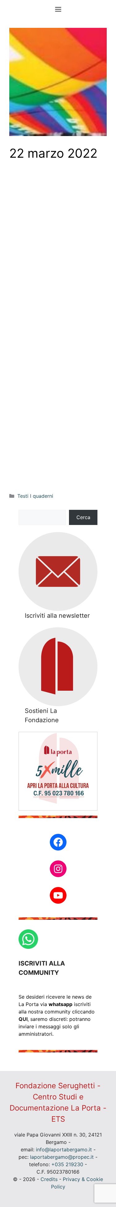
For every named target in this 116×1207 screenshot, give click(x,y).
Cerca (83, 517)
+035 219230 (67, 1164)
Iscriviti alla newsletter (57, 615)
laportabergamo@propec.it (62, 1157)
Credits (49, 1179)
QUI (23, 1019)
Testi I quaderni (35, 496)
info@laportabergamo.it (64, 1149)
